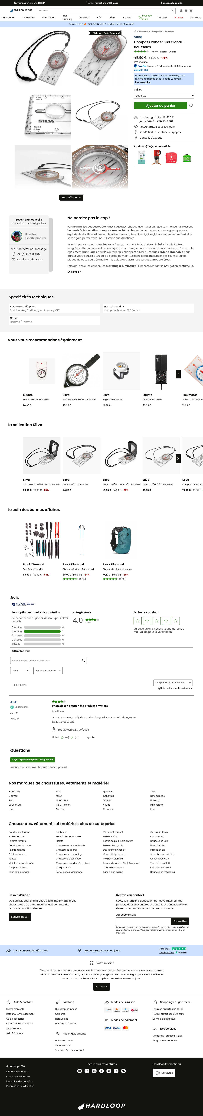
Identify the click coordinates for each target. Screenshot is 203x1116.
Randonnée (48, 17)
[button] (43, 58)
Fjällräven (108, 792)
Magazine (196, 17)
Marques (162, 17)
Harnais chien (157, 845)
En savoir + (74, 272)
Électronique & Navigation (150, 32)
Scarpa (107, 800)
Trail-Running (67, 17)
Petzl (152, 809)
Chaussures (28, 17)
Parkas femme (17, 837)
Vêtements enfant (113, 832)
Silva (138, 37)
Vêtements (8, 17)
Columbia (108, 796)
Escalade (84, 17)
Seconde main (146, 17)
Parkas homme (17, 850)
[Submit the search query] (172, 11)
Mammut (108, 809)
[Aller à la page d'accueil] (136, 31)
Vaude (106, 805)
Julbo (153, 792)
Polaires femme (17, 841)
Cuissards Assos (159, 832)
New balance (157, 796)
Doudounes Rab (159, 841)
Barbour (60, 809)
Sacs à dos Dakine (113, 872)
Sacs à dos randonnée (68, 837)
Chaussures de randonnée (70, 845)
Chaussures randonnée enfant (73, 863)
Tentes (12, 859)
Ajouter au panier (160, 105)
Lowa (11, 809)
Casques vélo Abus (160, 868)
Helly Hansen (63, 805)
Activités (128, 17)
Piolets (59, 841)
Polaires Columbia (113, 859)
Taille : (138, 89)
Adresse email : (126, 915)
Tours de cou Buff (160, 863)
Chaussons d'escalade (68, 859)
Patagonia (14, 792)
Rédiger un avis (168, 52)
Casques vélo (63, 868)
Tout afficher (70, 197)
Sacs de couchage (19, 872)
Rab (11, 800)
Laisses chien (157, 850)
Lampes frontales (18, 868)
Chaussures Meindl (113, 868)
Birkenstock (156, 805)
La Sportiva (15, 805)
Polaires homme (17, 854)
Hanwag (154, 800)
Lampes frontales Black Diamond (121, 863)
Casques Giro (157, 837)
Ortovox (13, 796)
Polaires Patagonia (113, 845)
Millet (59, 796)
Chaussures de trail (66, 850)
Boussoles (169, 32)
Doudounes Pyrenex (114, 850)
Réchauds (61, 832)
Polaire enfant (110, 837)
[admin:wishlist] (191, 105)
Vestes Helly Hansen (114, 854)
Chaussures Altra (159, 859)
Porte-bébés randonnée (69, 872)
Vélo (99, 17)
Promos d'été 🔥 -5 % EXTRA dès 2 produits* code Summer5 (101, 24)
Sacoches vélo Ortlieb (162, 854)
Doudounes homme (20, 845)
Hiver (112, 17)
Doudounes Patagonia (162, 872)
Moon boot (62, 800)
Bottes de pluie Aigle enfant (118, 841)
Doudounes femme (19, 832)
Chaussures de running (69, 854)
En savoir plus (143, 82)
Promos (179, 17)
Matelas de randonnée (21, 863)
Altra (58, 792)
